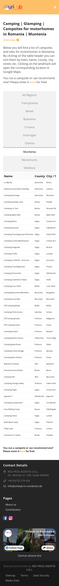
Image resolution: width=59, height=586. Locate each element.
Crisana (29, 127)
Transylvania (29, 103)
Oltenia (29, 143)
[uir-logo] (12, 7)
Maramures (29, 160)
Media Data (12, 580)
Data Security (41, 575)
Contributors (13, 509)
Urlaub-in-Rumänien (40, 531)
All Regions (29, 95)
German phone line (29, 555)
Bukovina (29, 119)
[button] (55, 7)
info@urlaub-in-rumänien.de (25, 486)
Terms (24, 575)
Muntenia (29, 152)
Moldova (29, 168)
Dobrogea (29, 135)
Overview (9, 40)
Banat (29, 111)
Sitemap (10, 575)
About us (10, 504)
